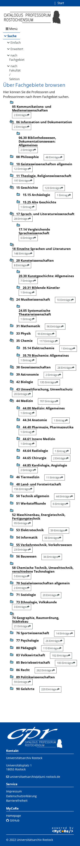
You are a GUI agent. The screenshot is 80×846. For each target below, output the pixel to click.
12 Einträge (21, 169)
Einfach (15, 42)
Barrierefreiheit (16, 801)
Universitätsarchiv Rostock (24, 758)
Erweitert (15, 49)
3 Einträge (20, 607)
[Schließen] (12, 121)
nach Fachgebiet (14, 57)
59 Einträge (57, 530)
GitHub (14, 820)
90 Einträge (45, 334)
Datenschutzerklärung (21, 796)
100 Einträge (64, 663)
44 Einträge (63, 496)
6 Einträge (27, 238)
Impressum (14, 791)
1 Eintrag (62, 195)
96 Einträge (54, 326)
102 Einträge (59, 655)
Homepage (13, 816)
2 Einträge (20, 115)
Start (60, 3)
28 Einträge (21, 218)
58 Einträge (51, 538)
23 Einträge (21, 549)
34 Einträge (50, 557)
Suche (12, 36)
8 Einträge (20, 265)
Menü (12, 29)
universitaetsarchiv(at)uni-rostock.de (35, 777)
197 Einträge (22, 180)
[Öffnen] (12, 244)
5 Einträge (20, 576)
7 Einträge (27, 280)
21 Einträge (21, 626)
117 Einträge (47, 341)
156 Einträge (22, 489)
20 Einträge (21, 394)
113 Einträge (51, 648)
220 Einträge (49, 689)
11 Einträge (53, 477)
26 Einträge (53, 641)
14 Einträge (63, 633)
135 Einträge (47, 382)
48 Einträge (53, 157)
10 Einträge (64, 300)
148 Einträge (22, 253)
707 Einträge (47, 401)
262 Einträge (44, 670)
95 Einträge (21, 523)
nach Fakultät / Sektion (14, 72)
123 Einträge (52, 188)
